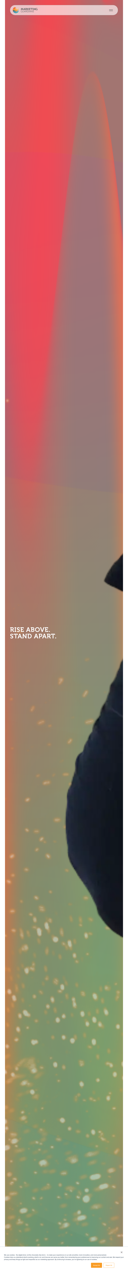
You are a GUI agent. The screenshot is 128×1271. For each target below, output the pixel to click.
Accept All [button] (96, 1265)
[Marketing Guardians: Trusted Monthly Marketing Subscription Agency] (25, 10)
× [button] (121, 1251)
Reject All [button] (109, 1265)
